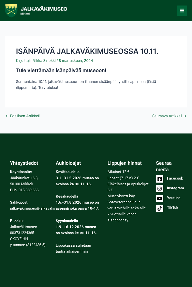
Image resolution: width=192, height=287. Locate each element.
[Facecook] (159, 179)
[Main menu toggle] (182, 11)
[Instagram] (159, 188)
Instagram (175, 188)
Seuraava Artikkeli (169, 116)
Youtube (173, 198)
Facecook (175, 178)
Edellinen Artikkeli (23, 116)
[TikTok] (159, 208)
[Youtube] (159, 198)
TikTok (172, 207)
